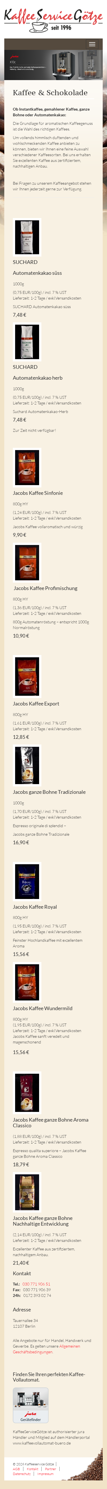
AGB (16, 1469)
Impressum (45, 1474)
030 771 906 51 (36, 1283)
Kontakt (32, 1469)
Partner (50, 1469)
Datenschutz (22, 1474)
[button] (53, 65)
